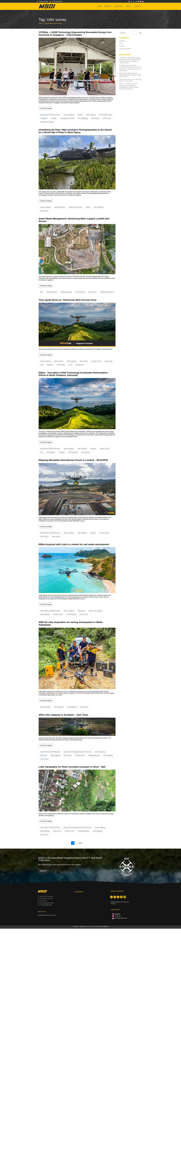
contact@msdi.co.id (47, 903)
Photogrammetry (66, 292)
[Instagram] (136, 1)
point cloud (108, 361)
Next (80, 843)
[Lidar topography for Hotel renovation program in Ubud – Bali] (77, 790)
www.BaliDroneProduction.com (47, 915)
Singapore (43, 118)
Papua (88, 207)
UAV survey (95, 118)
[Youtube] (124, 897)
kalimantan (81, 611)
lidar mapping (90, 115)
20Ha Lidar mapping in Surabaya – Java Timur (63, 714)
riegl (41, 365)
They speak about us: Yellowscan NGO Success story (67, 300)
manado (93, 448)
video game (56, 536)
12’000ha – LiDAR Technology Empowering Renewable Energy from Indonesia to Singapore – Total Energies (75, 33)
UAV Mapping (82, 118)
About (128, 6)
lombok (92, 533)
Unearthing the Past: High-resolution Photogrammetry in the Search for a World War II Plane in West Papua (75, 131)
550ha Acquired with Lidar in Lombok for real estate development (74, 544)
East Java (43, 755)
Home (100, 6)
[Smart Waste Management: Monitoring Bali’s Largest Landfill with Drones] (77, 249)
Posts (121, 43)
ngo (41, 452)
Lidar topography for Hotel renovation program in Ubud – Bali (72, 767)
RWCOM (105, 926)
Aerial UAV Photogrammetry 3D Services (77, 752)
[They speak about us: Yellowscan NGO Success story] (77, 324)
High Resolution (59, 207)
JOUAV (80, 115)
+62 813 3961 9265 (46, 905)
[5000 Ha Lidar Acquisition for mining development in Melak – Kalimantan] (77, 658)
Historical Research (75, 207)
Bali (41, 292)
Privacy (113, 903)
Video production (125, 49)
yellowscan (79, 365)
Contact (138, 6)
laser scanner (58, 361)
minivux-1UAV (96, 361)
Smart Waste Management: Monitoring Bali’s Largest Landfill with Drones (130, 75)
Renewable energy (105, 115)
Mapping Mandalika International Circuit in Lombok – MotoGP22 (73, 460)
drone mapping (69, 115)
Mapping (122, 41)
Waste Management (107, 292)
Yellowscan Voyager (47, 122)
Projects (122, 46)
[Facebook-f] (131, 1)
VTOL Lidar (107, 118)
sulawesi (50, 365)
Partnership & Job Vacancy (120, 902)
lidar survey (84, 361)
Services (107, 6)
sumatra (53, 118)
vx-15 (70, 365)
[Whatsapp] (134, 1)
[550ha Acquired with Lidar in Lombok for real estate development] (77, 570)
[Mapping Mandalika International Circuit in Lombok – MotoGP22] (77, 489)
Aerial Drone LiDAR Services (50, 115)
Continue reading (45, 108)
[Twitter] (129, 1)
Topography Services (67, 118)
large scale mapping (95, 611)
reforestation (51, 452)
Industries (119, 6)
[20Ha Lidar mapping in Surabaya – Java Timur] (77, 726)
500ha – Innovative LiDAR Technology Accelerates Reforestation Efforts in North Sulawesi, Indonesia (73, 374)
